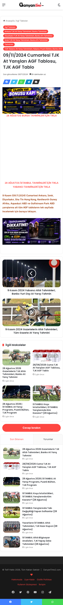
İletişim (42, 584)
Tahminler (9, 44)
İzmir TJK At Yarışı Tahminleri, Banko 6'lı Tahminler (26, 40)
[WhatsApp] (20, 82)
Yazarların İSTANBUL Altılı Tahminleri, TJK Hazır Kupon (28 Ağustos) (39, 526)
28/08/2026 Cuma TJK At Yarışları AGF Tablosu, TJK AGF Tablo (46, 367)
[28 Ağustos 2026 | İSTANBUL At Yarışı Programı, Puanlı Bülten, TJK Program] (16, 393)
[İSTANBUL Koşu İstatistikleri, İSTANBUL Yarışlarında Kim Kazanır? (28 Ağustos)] (47, 393)
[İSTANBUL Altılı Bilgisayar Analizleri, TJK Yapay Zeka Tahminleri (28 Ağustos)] (11, 542)
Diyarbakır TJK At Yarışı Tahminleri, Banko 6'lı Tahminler (28, 36)
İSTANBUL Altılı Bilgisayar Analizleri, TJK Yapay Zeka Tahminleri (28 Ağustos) (36, 541)
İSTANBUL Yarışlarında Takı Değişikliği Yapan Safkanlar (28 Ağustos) (39, 511)
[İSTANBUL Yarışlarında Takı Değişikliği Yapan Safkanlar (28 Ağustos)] (11, 512)
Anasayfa (9, 21)
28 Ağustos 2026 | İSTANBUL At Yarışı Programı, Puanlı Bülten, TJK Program (15, 408)
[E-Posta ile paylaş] (35, 82)
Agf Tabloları (22, 21)
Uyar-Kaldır (29, 579)
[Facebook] (6, 82)
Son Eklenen (17, 439)
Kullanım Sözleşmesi (27, 584)
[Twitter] (13, 82)
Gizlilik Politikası (44, 579)
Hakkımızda (16, 579)
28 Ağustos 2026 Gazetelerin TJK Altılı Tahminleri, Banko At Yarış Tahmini (14, 373)
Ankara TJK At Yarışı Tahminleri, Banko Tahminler (26, 31)
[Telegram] (28, 82)
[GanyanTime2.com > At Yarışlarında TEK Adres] (31, 5)
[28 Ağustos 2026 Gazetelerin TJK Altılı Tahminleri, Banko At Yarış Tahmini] (16, 358)
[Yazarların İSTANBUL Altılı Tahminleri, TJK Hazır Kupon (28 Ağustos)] (11, 527)
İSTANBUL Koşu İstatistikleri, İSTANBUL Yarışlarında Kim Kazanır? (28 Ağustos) (45, 409)
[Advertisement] (31, 149)
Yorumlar (48, 439)
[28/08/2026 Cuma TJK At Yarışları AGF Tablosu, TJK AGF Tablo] (47, 356)
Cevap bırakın (32, 427)
